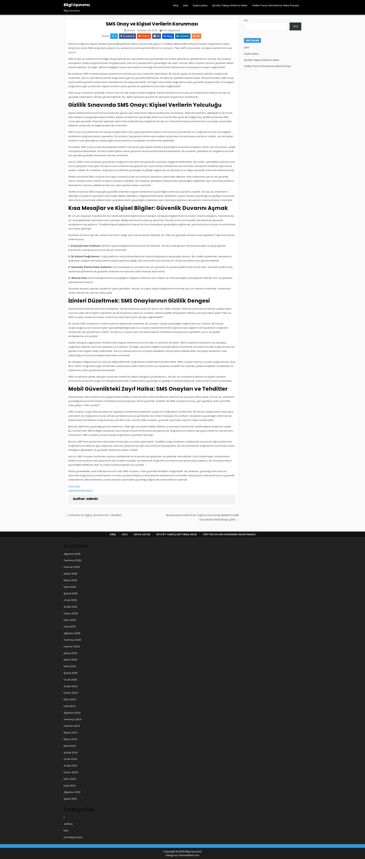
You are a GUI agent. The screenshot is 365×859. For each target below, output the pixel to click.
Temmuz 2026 (72, 560)
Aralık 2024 (70, 686)
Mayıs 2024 (71, 732)
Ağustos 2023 (72, 792)
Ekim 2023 (70, 779)
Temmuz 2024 (72, 719)
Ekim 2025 (70, 620)
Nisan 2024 (70, 739)
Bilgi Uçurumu (77, 4)
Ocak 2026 (70, 600)
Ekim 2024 (70, 699)
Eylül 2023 (70, 785)
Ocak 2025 (70, 679)
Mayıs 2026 (70, 573)
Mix (198, 36)
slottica (68, 824)
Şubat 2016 (70, 799)
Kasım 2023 (71, 772)
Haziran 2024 (72, 726)
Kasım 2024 (71, 693)
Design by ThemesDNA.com (182, 855)
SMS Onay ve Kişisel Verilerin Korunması (152, 24)
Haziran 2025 (72, 646)
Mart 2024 (70, 746)
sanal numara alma (80, 490)
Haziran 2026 (72, 567)
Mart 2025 (70, 666)
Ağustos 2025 (72, 633)
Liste (185, 5)
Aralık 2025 (70, 607)
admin (131, 30)
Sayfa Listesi (200, 5)
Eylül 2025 (70, 626)
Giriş (175, 5)
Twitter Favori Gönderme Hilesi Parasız (275, 5)
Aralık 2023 (70, 765)
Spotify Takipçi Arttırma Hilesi (229, 5)
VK (158, 36)
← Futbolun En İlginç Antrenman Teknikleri (93, 515)
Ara (246, 20)
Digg (169, 36)
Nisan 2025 (70, 659)
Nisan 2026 (70, 580)
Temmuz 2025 (72, 640)
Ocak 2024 (70, 759)
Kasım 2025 (71, 613)
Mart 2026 (70, 587)
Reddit (145, 36)
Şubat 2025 (71, 673)
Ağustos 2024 (72, 713)
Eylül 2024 (70, 706)
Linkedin (184, 36)
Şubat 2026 (71, 593)
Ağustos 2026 (72, 554)
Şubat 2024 (71, 752)
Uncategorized (171, 30)
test (66, 830)
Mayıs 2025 (70, 653)
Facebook (128, 36)
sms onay (74, 486)
